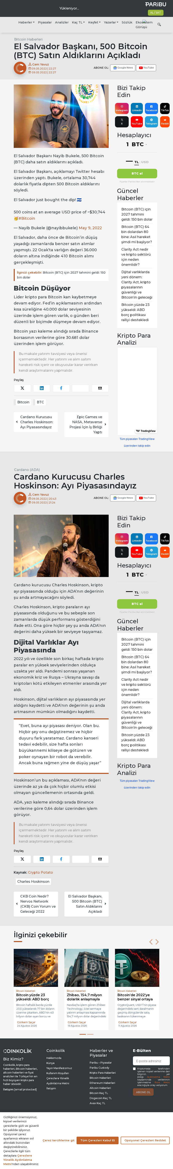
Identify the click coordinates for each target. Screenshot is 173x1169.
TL (136, 162)
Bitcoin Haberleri (28, 39)
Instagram (122, 110)
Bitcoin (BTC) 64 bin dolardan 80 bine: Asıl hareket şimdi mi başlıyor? (136, 234)
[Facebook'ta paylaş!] (61, 388)
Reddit (165, 123)
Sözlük (127, 22)
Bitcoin (23, 402)
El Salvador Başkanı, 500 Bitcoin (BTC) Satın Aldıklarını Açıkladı (85, 904)
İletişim (51, 1088)
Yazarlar (110, 22)
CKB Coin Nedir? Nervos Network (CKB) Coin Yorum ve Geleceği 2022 (38, 904)
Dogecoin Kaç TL (101, 1098)
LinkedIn (137, 110)
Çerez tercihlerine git (58, 1140)
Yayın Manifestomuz (59, 1068)
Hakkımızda (53, 1058)
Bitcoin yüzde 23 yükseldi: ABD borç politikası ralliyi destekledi (135, 312)
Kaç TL (77, 22)
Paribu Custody (99, 1067)
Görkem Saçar (26, 1022)
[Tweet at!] (22, 388)
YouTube (137, 123)
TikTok (165, 110)
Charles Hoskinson (33, 882)
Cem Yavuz (40, 64)
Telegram (151, 123)
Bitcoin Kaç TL (99, 1093)
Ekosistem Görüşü (144, 24)
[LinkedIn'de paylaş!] (41, 388)
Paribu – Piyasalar (101, 1062)
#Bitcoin (26, 218)
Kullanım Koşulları (57, 1073)
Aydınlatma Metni (158, 1077)
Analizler (62, 22)
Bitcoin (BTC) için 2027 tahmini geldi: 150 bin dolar (61, 275)
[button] (151, 942)
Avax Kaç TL (97, 1103)
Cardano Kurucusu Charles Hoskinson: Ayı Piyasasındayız (36, 422)
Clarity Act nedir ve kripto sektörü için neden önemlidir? (136, 257)
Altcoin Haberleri (100, 1088)
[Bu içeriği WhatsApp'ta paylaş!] (80, 388)
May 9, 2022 (90, 228)
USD (145, 162)
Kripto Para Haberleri (103, 1072)
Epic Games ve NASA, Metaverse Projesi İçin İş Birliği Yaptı (85, 424)
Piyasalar (45, 22)
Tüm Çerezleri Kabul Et (97, 1140)
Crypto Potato (40, 872)
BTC (40, 402)
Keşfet (93, 22)
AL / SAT (155, 12)
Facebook (151, 110)
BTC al (137, 173)
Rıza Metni (162, 1082)
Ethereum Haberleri (102, 1082)
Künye (50, 1063)
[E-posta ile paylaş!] (100, 388)
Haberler (25, 22)
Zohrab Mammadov (131, 1022)
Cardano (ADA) (27, 470)
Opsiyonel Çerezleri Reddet (145, 1140)
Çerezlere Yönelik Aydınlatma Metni (17, 1160)
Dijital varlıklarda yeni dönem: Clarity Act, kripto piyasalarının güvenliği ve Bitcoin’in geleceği (136, 284)
